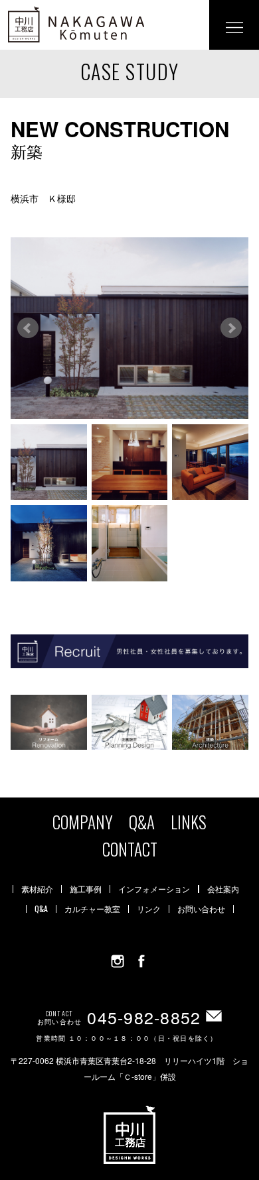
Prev (28, 328)
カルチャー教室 (92, 909)
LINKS (189, 821)
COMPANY (82, 821)
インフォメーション (154, 889)
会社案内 (223, 889)
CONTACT (129, 849)
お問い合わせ (201, 909)
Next (231, 328)
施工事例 (86, 889)
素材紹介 (37, 889)
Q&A (142, 821)
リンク (149, 909)
